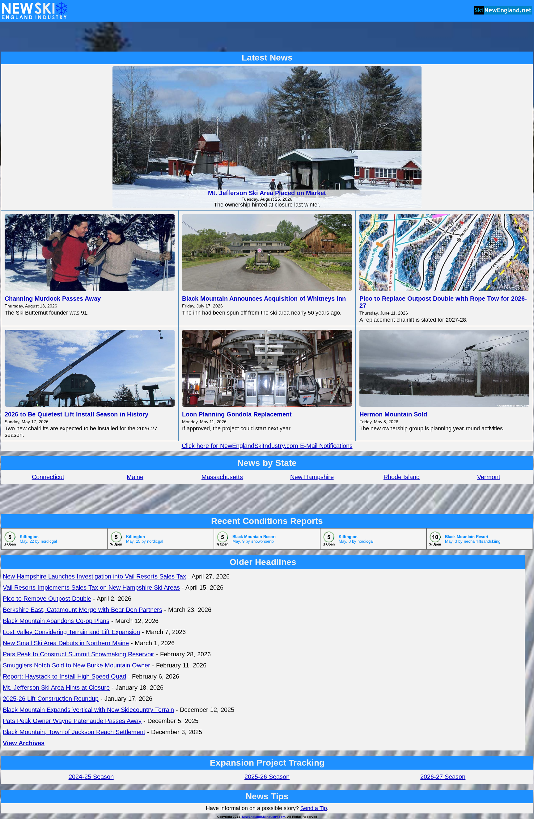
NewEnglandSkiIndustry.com (263, 816)
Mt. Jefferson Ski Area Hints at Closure (56, 687)
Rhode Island (402, 477)
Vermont (488, 477)
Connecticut (48, 477)
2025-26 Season (267, 776)
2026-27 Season (442, 776)
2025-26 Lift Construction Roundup (51, 698)
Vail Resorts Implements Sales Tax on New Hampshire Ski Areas (91, 587)
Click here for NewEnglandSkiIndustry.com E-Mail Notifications (267, 445)
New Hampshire (312, 477)
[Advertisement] (267, 36)
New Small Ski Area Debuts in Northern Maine (66, 643)
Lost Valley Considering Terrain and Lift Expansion (71, 632)
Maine (135, 477)
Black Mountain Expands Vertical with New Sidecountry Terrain (88, 709)
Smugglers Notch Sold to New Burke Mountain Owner (76, 665)
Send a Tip (313, 808)
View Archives (23, 743)
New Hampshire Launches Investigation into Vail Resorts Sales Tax (94, 576)
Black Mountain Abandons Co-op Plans (56, 620)
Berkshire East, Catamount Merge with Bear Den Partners (82, 609)
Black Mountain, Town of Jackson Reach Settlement (74, 732)
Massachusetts (222, 477)
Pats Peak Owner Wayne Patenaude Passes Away (72, 720)
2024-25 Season (91, 776)
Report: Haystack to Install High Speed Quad (64, 676)
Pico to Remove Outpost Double (47, 598)
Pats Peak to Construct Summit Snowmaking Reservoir (78, 654)
